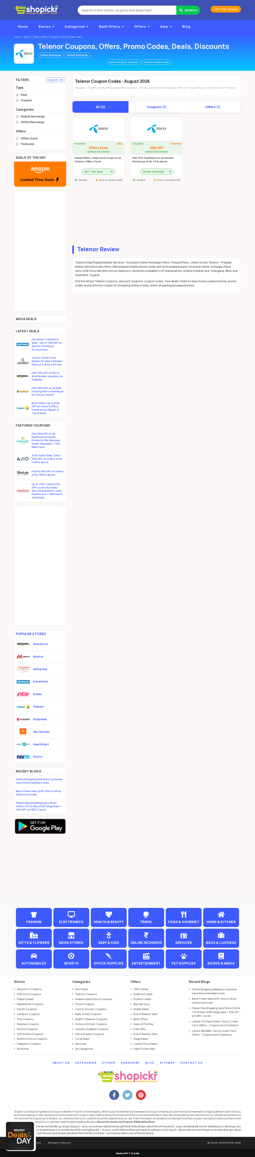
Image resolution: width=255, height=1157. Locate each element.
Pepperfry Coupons (29, 1044)
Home (23, 26)
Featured (27, 144)
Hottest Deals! (226, 9)
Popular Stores (31, 634)
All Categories (84, 1048)
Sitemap (167, 1062)
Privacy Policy (59, 1143)
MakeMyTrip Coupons (30, 1004)
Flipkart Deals (25, 999)
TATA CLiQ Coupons (29, 994)
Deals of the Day (143, 1024)
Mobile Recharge (77, 55)
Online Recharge (50, 55)
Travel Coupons (84, 1004)
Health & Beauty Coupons (91, 1019)
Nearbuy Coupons (28, 1024)
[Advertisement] (156, 216)
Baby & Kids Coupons (88, 1014)
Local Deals (82, 1039)
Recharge (81, 989)
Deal (24, 95)
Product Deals (142, 999)
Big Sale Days (141, 1004)
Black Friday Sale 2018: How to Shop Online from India (38, 792)
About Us (61, 1062)
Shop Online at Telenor (124, 62)
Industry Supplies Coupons (91, 1029)
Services (80, 1044)
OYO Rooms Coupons (30, 1034)
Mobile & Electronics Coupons (93, 999)
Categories (75, 26)
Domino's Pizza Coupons (32, 1039)
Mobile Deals (141, 1009)
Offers (140, 26)
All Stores (23, 1048)
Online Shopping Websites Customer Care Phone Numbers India (39, 780)
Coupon (26, 100)
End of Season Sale (145, 1014)
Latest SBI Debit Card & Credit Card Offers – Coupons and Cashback (214, 1033)
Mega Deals (140, 1039)
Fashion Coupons (86, 994)
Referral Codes (142, 994)
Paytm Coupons (27, 1009)
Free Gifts (139, 1029)
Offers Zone (29, 138)
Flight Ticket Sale (144, 1048)
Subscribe (130, 1062)
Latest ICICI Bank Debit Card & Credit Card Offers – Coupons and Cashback (215, 1023)
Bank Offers (109, 26)
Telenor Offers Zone (156, 62)
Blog (186, 26)
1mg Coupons (25, 1019)
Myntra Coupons (27, 1029)
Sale (164, 26)
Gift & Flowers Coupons (89, 1034)
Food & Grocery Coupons (90, 1009)
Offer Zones (140, 989)
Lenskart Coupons (28, 1014)
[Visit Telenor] (24, 54)
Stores (44, 26)
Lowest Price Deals (145, 1044)
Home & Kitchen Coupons (91, 1024)
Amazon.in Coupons (29, 989)
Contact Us (191, 1062)
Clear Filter (55, 79)
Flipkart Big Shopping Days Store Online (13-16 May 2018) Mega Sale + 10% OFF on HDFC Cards (39, 806)
